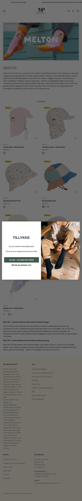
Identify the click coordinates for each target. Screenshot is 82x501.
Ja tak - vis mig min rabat (21, 260)
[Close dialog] (77, 224)
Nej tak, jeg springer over (21, 265)
